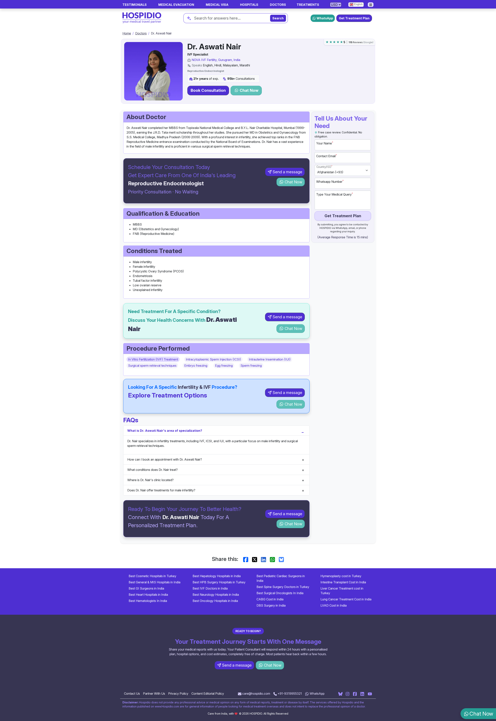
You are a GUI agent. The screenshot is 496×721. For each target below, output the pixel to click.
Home (126, 33)
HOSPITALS (249, 5)
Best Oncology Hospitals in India (215, 601)
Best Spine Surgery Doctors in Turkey (283, 587)
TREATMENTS (308, 5)
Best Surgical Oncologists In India (280, 593)
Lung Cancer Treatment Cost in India (345, 599)
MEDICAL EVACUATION (176, 5)
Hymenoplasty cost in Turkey (340, 576)
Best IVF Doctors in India (210, 588)
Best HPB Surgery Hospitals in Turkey (219, 582)
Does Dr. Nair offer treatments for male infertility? (161, 490)
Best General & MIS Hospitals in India (154, 582)
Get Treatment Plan (354, 18)
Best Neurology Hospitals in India (216, 595)
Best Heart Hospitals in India (148, 595)
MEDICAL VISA (217, 5)
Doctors (141, 33)
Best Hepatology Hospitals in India (217, 576)
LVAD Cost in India (333, 605)
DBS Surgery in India (271, 605)
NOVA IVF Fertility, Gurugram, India (216, 60)
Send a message (287, 172)
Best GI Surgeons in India (146, 588)
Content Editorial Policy (207, 693)
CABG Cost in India (270, 599)
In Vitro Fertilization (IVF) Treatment (153, 359)
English (358, 4)
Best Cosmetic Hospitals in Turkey (152, 576)
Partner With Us (154, 693)
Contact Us (132, 693)
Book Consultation (208, 90)
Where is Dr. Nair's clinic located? (150, 480)
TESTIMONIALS (134, 5)
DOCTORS (278, 5)
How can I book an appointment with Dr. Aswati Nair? (164, 459)
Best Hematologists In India (148, 601)
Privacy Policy (178, 693)
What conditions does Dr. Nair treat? (152, 470)
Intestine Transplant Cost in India (343, 582)
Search (278, 18)
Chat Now (248, 90)
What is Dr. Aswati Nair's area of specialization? (164, 431)
